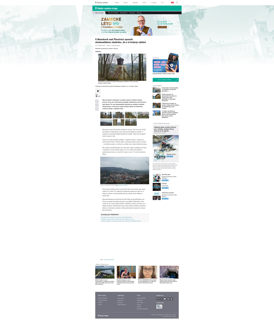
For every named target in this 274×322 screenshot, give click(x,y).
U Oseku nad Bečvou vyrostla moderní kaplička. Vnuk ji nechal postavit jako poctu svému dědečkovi (170, 114)
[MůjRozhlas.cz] (98, 51)
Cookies (153, 314)
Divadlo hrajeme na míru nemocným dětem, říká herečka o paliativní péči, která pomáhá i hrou (125, 282)
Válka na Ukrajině (102, 298)
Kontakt (139, 306)
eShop (100, 304)
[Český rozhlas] (101, 2)
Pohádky (156, 64)
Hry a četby (156, 62)
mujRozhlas (135, 2)
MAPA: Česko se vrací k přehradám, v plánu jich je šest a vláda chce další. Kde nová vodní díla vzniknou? (104, 282)
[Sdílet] (99, 96)
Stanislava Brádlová (122, 185)
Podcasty (132, 13)
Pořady (162, 64)
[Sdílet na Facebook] (97, 101)
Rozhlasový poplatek (142, 309)
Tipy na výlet (99, 13)
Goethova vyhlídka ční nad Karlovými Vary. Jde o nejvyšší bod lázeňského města (121, 221)
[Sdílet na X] (97, 105)
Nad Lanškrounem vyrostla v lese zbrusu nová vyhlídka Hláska (116, 217)
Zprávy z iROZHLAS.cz (102, 264)
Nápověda (139, 300)
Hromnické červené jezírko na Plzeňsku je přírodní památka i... (170, 89)
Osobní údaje (159, 314)
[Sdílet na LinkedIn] (97, 109)
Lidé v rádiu (140, 302)
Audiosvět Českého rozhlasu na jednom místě (164, 73)
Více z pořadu (157, 85)
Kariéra (139, 304)
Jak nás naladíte (113, 13)
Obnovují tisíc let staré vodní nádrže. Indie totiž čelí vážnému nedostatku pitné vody (168, 281)
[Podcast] (96, 96)
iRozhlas (117, 2)
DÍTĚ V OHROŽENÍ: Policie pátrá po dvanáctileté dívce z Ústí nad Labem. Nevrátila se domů (147, 281)
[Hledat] (177, 2)
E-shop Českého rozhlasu (161, 123)
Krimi (163, 62)
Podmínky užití (167, 314)
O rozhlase (153, 2)
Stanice (144, 2)
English (174, 314)
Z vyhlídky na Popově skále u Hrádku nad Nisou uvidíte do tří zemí (117, 219)
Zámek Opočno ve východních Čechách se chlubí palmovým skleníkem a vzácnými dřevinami (169, 97)
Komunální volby (102, 300)
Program (126, 2)
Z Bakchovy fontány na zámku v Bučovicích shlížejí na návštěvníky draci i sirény (170, 106)
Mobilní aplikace (122, 304)
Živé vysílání (156, 67)
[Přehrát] (98, 91)
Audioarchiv (123, 13)
